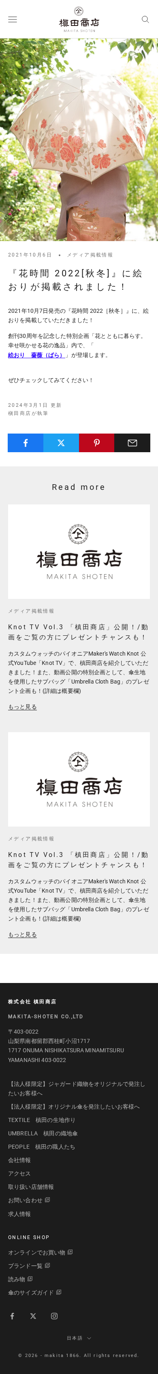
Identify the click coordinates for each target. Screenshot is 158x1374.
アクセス (19, 1173)
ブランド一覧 (25, 1266)
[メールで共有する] (132, 443)
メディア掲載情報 (90, 255)
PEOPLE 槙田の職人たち (41, 1146)
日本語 (75, 1338)
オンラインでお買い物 (36, 1252)
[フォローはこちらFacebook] (12, 1316)
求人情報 (19, 1214)
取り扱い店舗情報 (31, 1187)
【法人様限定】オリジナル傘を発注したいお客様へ (74, 1106)
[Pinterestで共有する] (97, 443)
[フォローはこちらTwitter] (33, 1316)
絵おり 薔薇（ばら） (36, 355)
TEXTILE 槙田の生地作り (42, 1120)
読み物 (16, 1279)
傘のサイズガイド (31, 1292)
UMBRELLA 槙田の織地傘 (43, 1133)
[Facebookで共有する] (25, 443)
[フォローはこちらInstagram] (54, 1316)
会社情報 (19, 1160)
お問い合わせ (25, 1200)
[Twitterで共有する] (61, 443)
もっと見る (22, 706)
